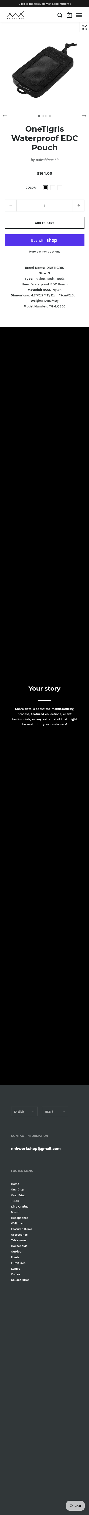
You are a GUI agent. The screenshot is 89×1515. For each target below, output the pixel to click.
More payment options (44, 251)
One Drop (17, 1189)
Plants (15, 1257)
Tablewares (19, 1240)
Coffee (15, 1274)
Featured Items (21, 1229)
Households (19, 1246)
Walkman (17, 1223)
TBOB (15, 1201)
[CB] (59, 187)
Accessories (19, 1234)
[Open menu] (79, 15)
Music (15, 1212)
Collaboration (20, 1279)
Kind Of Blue (20, 1206)
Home (15, 1183)
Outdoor (16, 1251)
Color (31, 187)
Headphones (19, 1217)
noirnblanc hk (47, 159)
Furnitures (18, 1263)
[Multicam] (52, 187)
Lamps (15, 1268)
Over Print (18, 1195)
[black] (45, 187)
